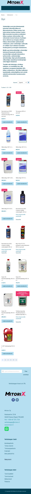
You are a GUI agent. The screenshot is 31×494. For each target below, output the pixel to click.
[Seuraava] (16, 360)
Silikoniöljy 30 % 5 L (21, 178)
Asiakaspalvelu (9, 443)
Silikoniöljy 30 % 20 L (6, 208)
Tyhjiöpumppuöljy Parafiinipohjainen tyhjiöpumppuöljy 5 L (21, 312)
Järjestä (15, 82)
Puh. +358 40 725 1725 (12, 420)
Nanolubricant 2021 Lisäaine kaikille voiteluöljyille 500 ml (6, 245)
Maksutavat (8, 479)
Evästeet (7, 451)
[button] (23, 215)
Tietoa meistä (9, 446)
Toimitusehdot (9, 474)
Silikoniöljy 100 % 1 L (6, 147)
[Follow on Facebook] (13, 400)
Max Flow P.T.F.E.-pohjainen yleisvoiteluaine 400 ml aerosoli (22, 245)
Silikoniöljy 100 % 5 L (21, 147)
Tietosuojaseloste (10, 448)
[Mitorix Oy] (15, 2)
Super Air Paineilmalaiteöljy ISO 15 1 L (7, 278)
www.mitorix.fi (9, 425)
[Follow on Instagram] (17, 400)
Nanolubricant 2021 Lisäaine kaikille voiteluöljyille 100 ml (21, 210)
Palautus (7, 481)
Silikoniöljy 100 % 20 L (7, 178)
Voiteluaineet (10, 15)
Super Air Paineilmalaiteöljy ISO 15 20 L (7, 312)
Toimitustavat (9, 476)
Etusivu (3, 15)
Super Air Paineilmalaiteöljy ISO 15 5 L (22, 278)
